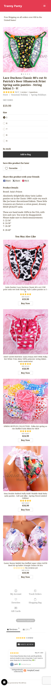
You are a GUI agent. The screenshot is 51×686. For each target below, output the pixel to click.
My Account (15, 594)
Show (4, 682)
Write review (27, 644)
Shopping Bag (35, 602)
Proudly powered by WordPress (15, 683)
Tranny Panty (13, 6)
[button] (12, 168)
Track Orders (35, 594)
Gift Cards (16, 611)
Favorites (16, 602)
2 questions (33, 92)
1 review (23, 92)
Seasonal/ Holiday (19, 94)
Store (5, 94)
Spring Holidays (38, 94)
